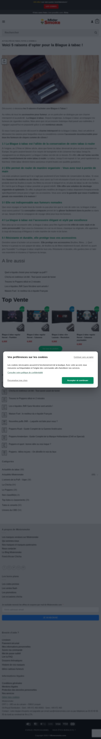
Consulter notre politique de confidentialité (25, 372)
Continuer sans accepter (84, 357)
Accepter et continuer (77, 380)
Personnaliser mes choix (17, 380)
